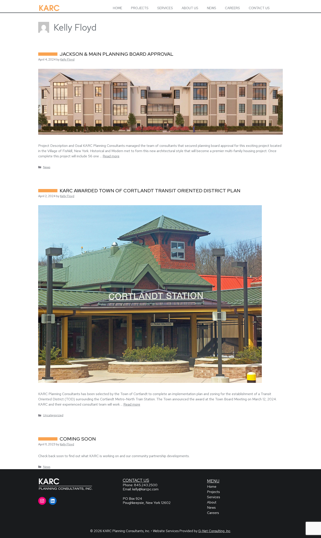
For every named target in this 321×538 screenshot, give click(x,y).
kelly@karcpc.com (145, 489)
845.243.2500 (145, 485)
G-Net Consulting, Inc (214, 531)
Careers (213, 512)
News (46, 167)
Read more (111, 156)
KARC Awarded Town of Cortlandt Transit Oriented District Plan (150, 190)
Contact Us (136, 480)
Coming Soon (78, 439)
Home (211, 486)
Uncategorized (53, 415)
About (211, 502)
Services (213, 497)
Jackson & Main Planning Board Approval (116, 54)
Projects (213, 491)
